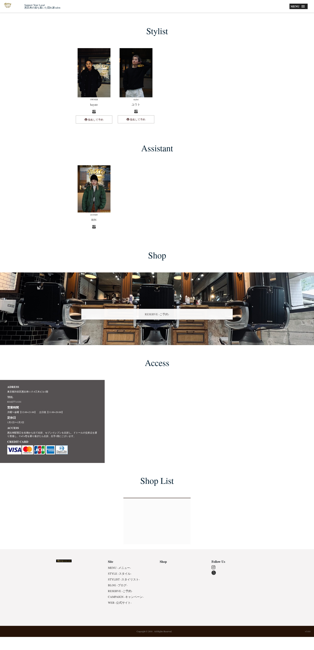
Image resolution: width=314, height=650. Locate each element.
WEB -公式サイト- (120, 602)
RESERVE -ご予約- (157, 314)
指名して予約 (95, 119)
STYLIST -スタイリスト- (124, 579)
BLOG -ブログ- (117, 585)
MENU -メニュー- (119, 568)
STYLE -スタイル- (119, 573)
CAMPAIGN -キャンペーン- (126, 597)
